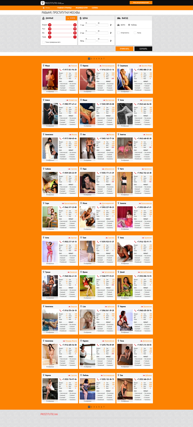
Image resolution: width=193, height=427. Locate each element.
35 (49, 33)
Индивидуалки (82, 8)
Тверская (149, 134)
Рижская (74, 66)
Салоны (95, 8)
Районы (134, 25)
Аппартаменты (125, 33)
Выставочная (110, 100)
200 (75, 29)
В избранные (50, 91)
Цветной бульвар (146, 272)
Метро (123, 25)
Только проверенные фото (52, 42)
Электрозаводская (108, 66)
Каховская (73, 272)
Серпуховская (147, 100)
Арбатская (110, 306)
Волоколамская (146, 203)
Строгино (74, 169)
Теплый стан (73, 100)
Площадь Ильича (71, 341)
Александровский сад (108, 204)
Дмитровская (147, 341)
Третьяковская (109, 272)
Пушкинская (147, 306)
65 (75, 25)
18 (49, 25)
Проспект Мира (147, 66)
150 (50, 29)
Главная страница (64, 8)
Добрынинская (109, 169)
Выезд (139, 33)
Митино (74, 134)
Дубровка (148, 375)
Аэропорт (74, 238)
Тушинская (148, 238)
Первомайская (109, 341)
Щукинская (148, 169)
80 (75, 33)
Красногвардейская (70, 203)
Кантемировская (108, 375)
